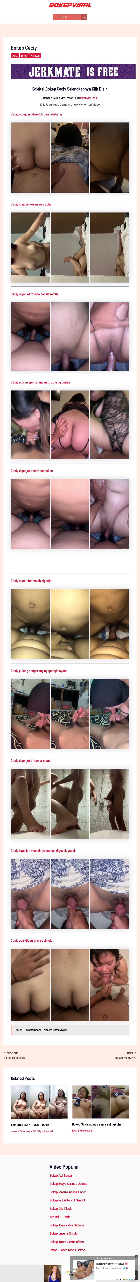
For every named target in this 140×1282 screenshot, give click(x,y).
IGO (34, 1131)
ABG (15, 55)
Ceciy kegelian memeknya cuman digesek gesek (43, 850)
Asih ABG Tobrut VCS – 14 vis (30, 1125)
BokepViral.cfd (88, 97)
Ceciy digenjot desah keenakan (32, 471)
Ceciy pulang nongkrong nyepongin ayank (39, 671)
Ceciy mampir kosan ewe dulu (31, 204)
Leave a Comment (21, 1131)
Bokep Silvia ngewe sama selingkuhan (97, 1124)
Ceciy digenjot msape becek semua (35, 294)
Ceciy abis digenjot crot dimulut (32, 940)
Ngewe (35, 55)
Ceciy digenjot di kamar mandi (31, 760)
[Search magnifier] (84, 17)
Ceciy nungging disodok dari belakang (36, 114)
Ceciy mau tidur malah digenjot (32, 581)
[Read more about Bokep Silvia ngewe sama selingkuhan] (100, 1101)
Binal (24, 55)
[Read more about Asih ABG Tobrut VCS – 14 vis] (39, 1102)
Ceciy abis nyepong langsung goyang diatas (40, 382)
